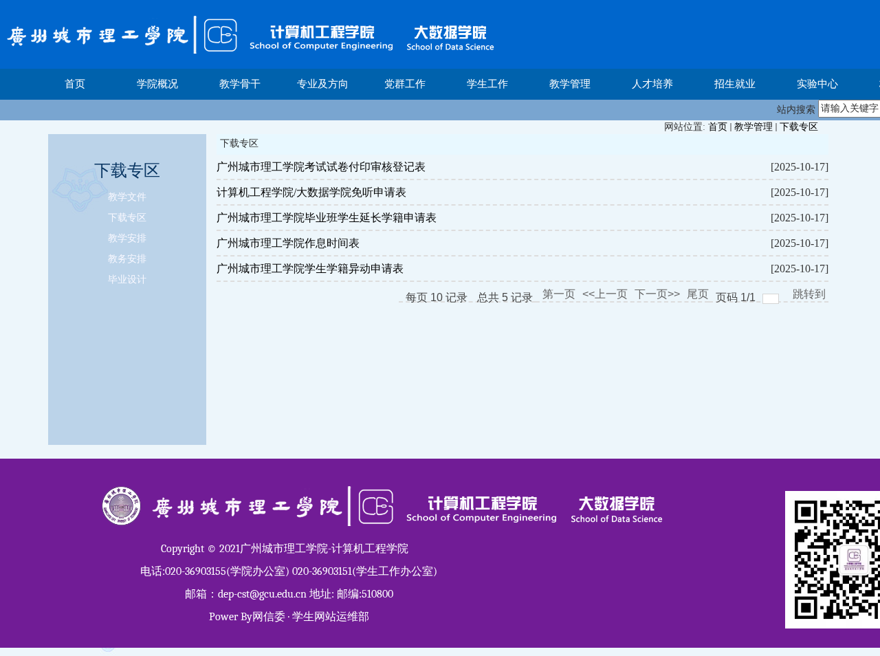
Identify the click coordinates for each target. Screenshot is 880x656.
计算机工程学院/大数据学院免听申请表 (311, 192)
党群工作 (405, 83)
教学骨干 (240, 83)
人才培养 (652, 83)
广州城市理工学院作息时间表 (288, 243)
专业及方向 (323, 83)
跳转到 (810, 294)
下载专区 (799, 127)
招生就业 (735, 83)
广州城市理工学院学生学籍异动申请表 (310, 268)
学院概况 (157, 83)
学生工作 (487, 83)
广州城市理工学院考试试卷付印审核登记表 (321, 167)
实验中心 (817, 83)
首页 (75, 83)
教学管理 (570, 83)
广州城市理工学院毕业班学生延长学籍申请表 (327, 217)
